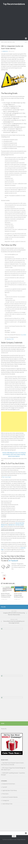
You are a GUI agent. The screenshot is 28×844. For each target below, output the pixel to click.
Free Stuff (4, 787)
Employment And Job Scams (8, 42)
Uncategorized (5, 800)
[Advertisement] (14, 22)
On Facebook (13, 561)
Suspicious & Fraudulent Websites (10, 797)
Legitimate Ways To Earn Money (9, 790)
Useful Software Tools (7, 803)
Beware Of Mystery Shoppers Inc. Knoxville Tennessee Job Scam (6, 595)
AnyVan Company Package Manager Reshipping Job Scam (18, 595)
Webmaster (5, 51)
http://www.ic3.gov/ (6, 477)
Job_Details (23, 334)
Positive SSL (4, 728)
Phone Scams (5, 793)
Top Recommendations (14, 4)
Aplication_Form (10, 339)
